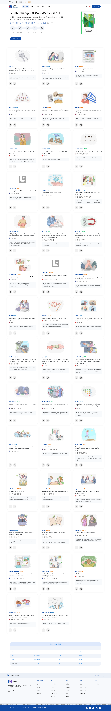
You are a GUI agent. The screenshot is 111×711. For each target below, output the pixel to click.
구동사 (67, 690)
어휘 (13, 23)
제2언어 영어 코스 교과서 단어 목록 (24, 23)
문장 (81, 684)
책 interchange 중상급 (40, 23)
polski (80, 704)
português (63, 704)
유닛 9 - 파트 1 (14, 659)
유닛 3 (80, 648)
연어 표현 (68, 687)
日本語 (68, 704)
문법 (81, 680)
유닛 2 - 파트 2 (59, 648)
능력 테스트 (54, 690)
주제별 (52, 687)
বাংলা (93, 704)
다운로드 (99, 675)
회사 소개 (39, 687)
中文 (72, 704)
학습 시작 (15, 38)
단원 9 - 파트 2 (37, 659)
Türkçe (6, 704)
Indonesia (52, 704)
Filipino (41, 704)
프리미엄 (29, 2)
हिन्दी (33, 704)
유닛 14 (80, 663)
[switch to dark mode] (100, 1)
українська (22, 704)
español (2, 704)
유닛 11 (80, 659)
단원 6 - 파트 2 (14, 655)
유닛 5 (58, 652)
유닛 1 (12, 648)
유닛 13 (58, 663)
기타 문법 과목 (83, 690)
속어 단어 (68, 684)
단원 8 (80, 655)
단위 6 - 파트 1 (82, 652)
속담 (67, 693)
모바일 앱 (20, 2)
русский (16, 704)
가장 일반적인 (54, 693)
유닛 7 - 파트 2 (59, 655)
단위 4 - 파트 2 (37, 652)
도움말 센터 (39, 693)
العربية (37, 704)
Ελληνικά (85, 704)
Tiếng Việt (29, 704)
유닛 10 (58, 659)
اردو (90, 704)
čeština (109, 704)
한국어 (76, 704)
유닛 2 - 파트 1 (37, 648)
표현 (67, 680)
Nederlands (98, 704)
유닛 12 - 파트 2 (37, 663)
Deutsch (57, 704)
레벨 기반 (53, 684)
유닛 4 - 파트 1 (14, 652)
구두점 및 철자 (83, 687)
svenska (104, 704)
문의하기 (39, 690)
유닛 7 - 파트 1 (37, 655)
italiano (11, 704)
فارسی (46, 704)
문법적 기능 (82, 693)
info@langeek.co (15, 691)
